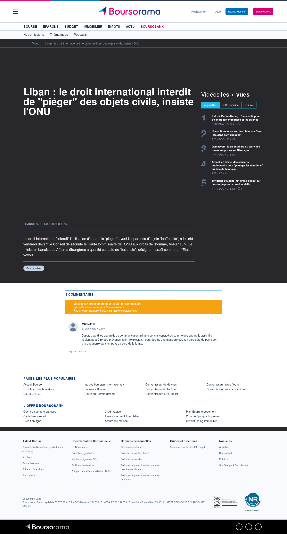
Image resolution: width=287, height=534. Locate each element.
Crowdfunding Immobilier (201, 421)
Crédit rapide (113, 411)
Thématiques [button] (59, 34)
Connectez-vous (115, 307)
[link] (27, 457)
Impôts (114, 26)
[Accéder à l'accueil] (25, 43)
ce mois (249, 105)
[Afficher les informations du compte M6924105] (73, 326)
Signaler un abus (77, 351)
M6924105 (89, 324)
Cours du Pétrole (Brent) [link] (100, 394)
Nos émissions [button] (33, 34)
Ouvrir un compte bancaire (39, 411)
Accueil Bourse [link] (32, 384)
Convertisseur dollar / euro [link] (161, 389)
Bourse (30, 26)
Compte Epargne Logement (203, 416)
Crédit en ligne (32, 421)
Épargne (51, 26)
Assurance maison (116, 421)
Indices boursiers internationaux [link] (104, 384)
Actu (130, 26)
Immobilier (93, 26)
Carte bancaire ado (35, 416)
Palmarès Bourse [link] (95, 389)
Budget (71, 26)
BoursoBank (152, 26)
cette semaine (231, 105)
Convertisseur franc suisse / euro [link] (227, 389)
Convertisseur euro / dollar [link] (161, 394)
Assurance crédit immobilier (122, 416)
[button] (15, 12)
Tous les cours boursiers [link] (38, 389)
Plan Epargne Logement (201, 411)
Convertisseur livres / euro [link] (223, 384)
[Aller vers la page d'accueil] (142, 11)
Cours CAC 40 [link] (32, 394)
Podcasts (80, 34)
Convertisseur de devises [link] (161, 384)
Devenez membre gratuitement (119, 310)
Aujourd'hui (210, 105)
